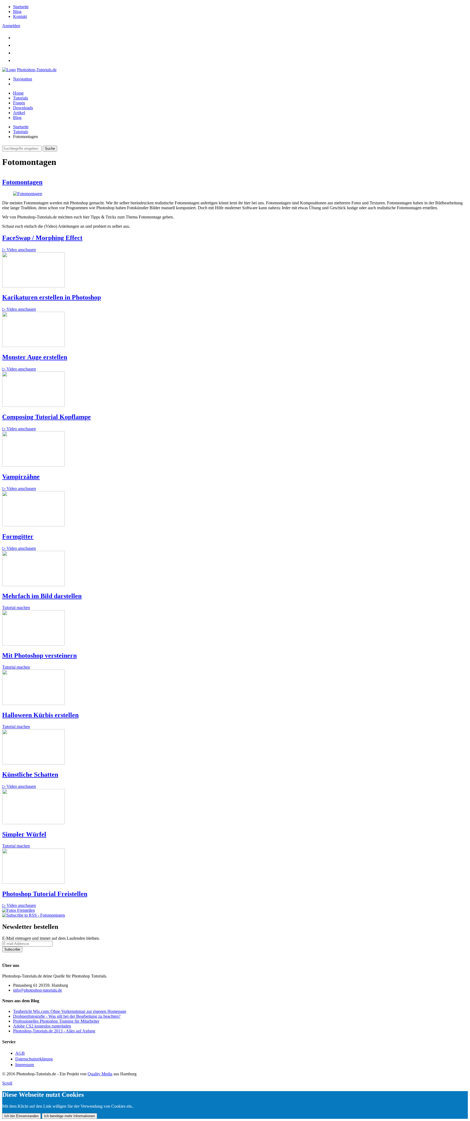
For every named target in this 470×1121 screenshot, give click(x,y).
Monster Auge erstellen (34, 357)
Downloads (23, 107)
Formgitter (17, 536)
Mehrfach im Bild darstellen (42, 595)
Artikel (19, 112)
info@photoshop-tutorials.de (37, 990)
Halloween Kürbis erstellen (40, 715)
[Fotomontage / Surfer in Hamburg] (27, 193)
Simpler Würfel (24, 834)
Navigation (22, 79)
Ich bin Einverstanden (21, 1116)
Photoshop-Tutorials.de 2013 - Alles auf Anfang (54, 1031)
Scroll (7, 1083)
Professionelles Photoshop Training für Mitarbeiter (56, 1021)
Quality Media (100, 1074)
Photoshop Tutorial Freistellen (44, 893)
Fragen (19, 103)
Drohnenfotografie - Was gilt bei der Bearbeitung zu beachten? (66, 1016)
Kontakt (20, 16)
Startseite (21, 6)
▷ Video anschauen (19, 249)
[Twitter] (16, 37)
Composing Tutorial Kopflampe (46, 416)
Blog (17, 11)
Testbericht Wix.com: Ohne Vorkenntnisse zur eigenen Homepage (69, 1011)
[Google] (16, 53)
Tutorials (20, 98)
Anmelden (11, 25)
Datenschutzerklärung (21, 954)
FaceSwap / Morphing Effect (42, 237)
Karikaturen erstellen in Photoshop (51, 297)
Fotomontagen (22, 182)
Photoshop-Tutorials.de (37, 69)
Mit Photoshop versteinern (39, 655)
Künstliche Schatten (30, 774)
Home (18, 93)
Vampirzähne (21, 476)
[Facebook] (16, 45)
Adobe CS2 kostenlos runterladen (42, 1026)
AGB (20, 1053)
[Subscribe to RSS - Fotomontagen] (33, 915)
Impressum (24, 1064)
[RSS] (16, 60)
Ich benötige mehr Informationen (69, 1116)
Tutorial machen (16, 607)
